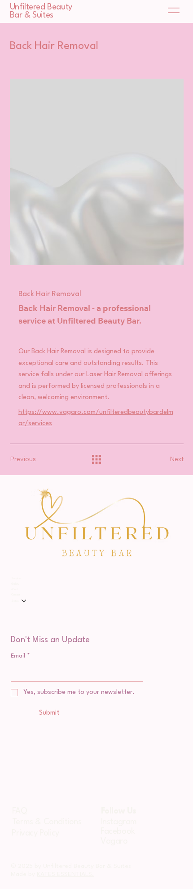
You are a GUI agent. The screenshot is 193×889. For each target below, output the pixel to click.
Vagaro (114, 841)
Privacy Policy (35, 833)
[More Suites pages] (24, 601)
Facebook (118, 831)
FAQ (19, 811)
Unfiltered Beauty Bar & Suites (41, 11)
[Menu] (174, 10)
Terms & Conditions (47, 822)
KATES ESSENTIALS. (65, 874)
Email (20, 656)
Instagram (119, 822)
